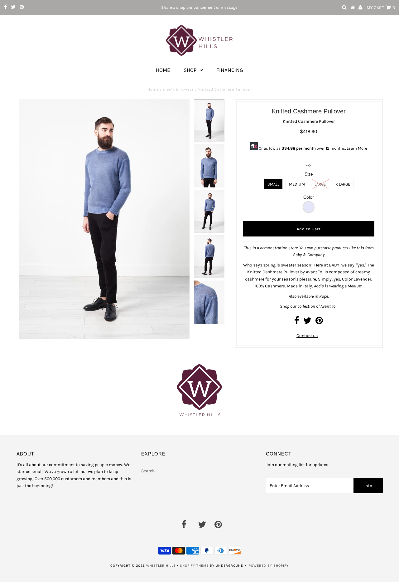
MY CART (381, 7)
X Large (342, 184)
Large (320, 184)
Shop (190, 70)
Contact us (307, 335)
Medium (297, 184)
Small (273, 184)
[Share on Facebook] (296, 322)
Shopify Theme (194, 566)
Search (148, 471)
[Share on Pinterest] (319, 322)
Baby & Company (308, 254)
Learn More (357, 148)
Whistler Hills (161, 566)
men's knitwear (178, 89)
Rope (323, 296)
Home (163, 70)
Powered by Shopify (269, 566)
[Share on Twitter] (307, 322)
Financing (229, 70)
